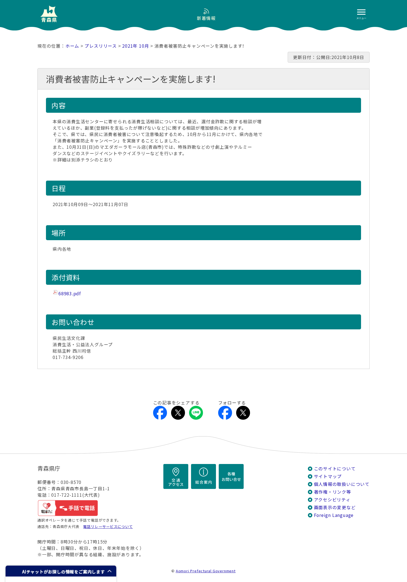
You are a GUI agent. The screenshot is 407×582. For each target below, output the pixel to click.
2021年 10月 (135, 46)
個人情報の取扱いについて (342, 484)
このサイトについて (335, 468)
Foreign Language (334, 515)
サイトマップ (328, 476)
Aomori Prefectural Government (206, 570)
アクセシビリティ (332, 499)
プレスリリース (100, 46)
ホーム (72, 46)
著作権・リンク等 (332, 492)
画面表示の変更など (335, 507)
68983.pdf (69, 293)
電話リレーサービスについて (108, 526)
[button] (61, 571)
